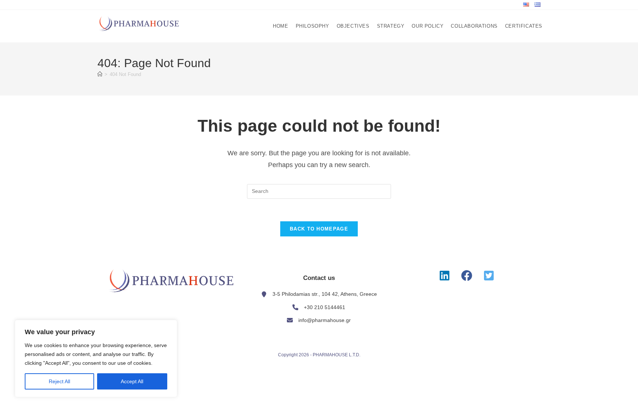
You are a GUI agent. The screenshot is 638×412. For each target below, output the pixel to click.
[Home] (99, 74)
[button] (444, 275)
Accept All (132, 381)
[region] (96, 358)
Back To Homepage (319, 229)
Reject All (59, 381)
